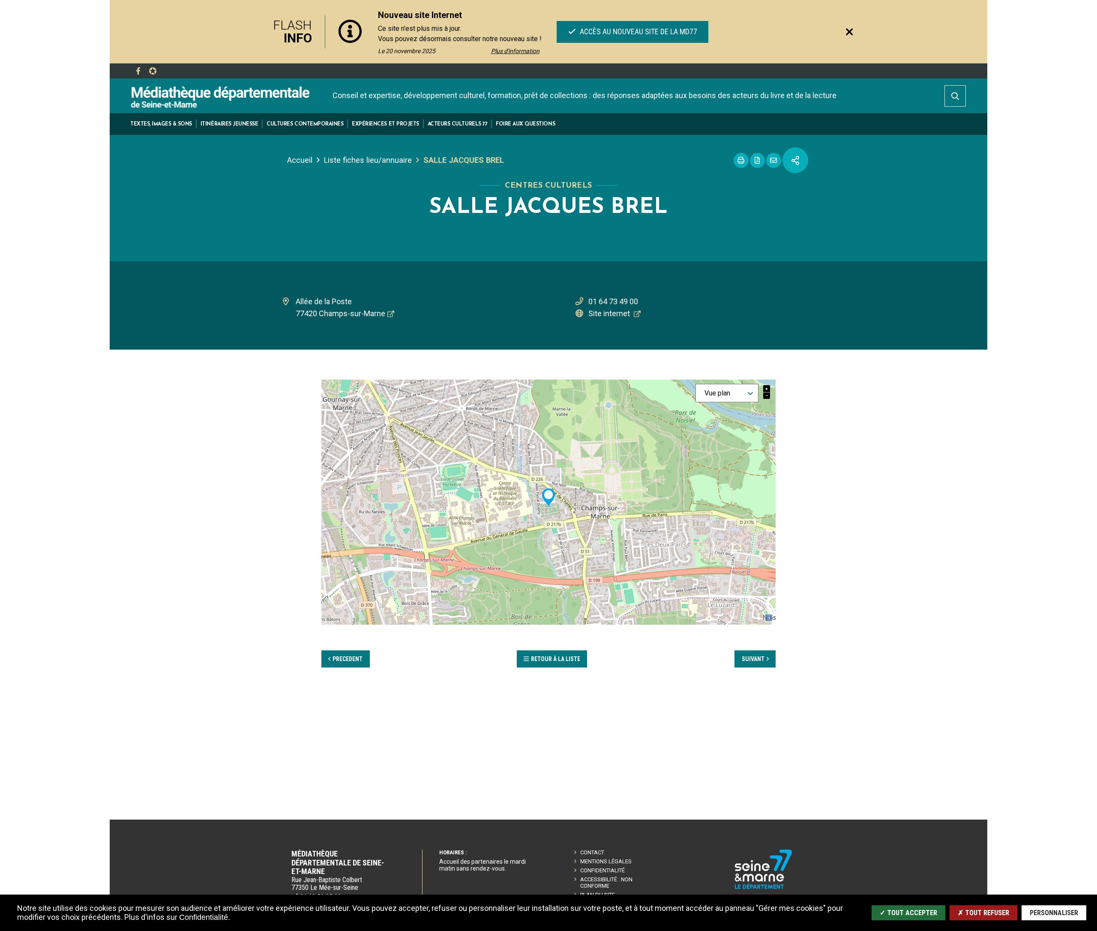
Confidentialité (602, 870)
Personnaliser (1054, 913)
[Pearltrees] (152, 71)
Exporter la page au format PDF (757, 160)
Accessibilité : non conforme (606, 882)
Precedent (348, 659)
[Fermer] (849, 31)
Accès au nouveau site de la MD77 (637, 31)
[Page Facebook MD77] (138, 71)
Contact (592, 852)
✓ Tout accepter (908, 913)
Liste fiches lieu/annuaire (368, 160)
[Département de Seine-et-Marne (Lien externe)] (764, 887)
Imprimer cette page (741, 160)
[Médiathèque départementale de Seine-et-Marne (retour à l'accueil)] (220, 97)
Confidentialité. (204, 917)
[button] (161, 124)
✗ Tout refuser (983, 913)
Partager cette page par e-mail (773, 160)
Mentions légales (606, 861)
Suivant (753, 659)
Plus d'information (515, 51)
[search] (955, 96)
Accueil (299, 160)
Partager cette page (795, 160)
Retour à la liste (555, 659)
